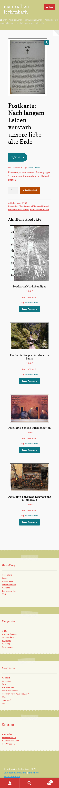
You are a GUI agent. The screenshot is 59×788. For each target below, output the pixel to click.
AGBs (4, 631)
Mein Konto (7, 581)
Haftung (6, 643)
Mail (4, 594)
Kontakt (6, 677)
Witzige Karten (15, 20)
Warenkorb (7, 575)
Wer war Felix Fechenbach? (15, 693)
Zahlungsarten (9, 591)
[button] (46, 42)
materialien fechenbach (16, 9)
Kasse (5, 578)
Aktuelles (6, 681)
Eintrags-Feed (9, 737)
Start (5, 20)
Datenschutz (8, 637)
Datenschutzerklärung (15, 772)
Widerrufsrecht (9, 634)
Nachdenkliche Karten (18, 209)
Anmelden (7, 734)
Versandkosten (34, 167)
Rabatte (6, 587)
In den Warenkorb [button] (29, 309)
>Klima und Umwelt (40, 206)
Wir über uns (8, 687)
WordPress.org (8, 744)
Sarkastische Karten (33, 20)
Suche (29, 783)
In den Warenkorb (30, 190)
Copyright (6, 640)
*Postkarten (24, 206)
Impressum (7, 647)
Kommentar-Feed (10, 740)
